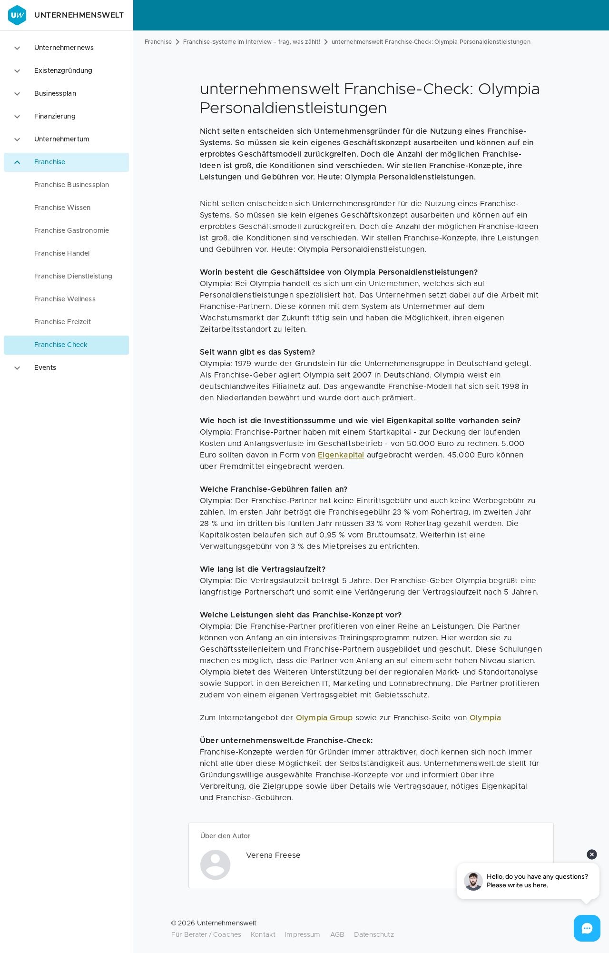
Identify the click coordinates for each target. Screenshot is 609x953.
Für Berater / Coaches (206, 935)
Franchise (158, 42)
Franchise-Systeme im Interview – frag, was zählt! (251, 42)
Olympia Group (324, 718)
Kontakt (263, 935)
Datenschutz (374, 935)
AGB (337, 935)
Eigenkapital (341, 455)
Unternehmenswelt (79, 15)
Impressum (302, 935)
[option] (66, 48)
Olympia (485, 718)
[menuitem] (66, 185)
